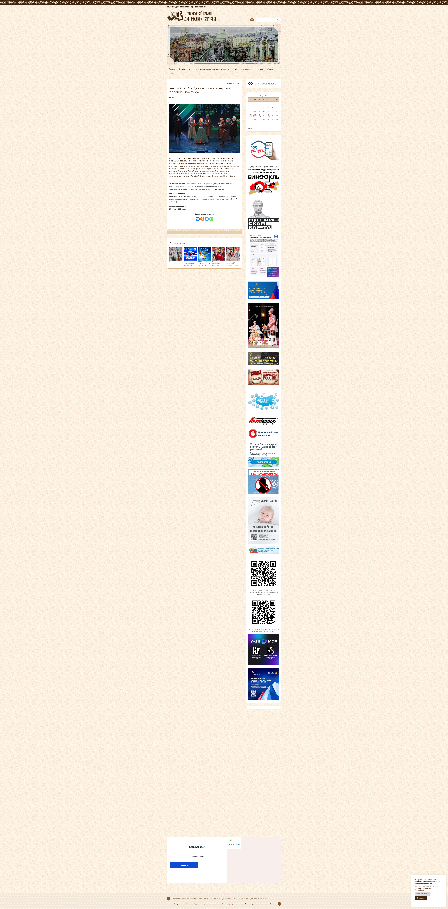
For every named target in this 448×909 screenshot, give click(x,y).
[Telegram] (207, 219)
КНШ (235, 69)
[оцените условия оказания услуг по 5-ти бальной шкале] (263, 589)
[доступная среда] (263, 410)
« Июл (250, 128)
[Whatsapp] (211, 219)
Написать (184, 865)
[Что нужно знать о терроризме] (263, 426)
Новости (175, 97)
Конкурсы (259, 69)
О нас (171, 74)
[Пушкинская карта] (263, 229)
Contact (252, 19)
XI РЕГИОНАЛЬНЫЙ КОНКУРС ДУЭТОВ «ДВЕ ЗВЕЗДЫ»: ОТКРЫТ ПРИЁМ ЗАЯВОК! (204, 265)
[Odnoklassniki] (202, 219)
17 (250, 116)
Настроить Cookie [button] (422, 894)
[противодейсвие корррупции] (263, 438)
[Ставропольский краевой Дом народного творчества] (203, 15)
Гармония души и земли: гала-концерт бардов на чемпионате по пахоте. (232, 265)
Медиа (270, 69)
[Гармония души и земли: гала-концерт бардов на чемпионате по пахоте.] (233, 259)
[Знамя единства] (175, 259)
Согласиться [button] (421, 898)
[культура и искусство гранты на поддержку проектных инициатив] (263, 365)
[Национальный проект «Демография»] (263, 543)
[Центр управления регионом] (263, 454)
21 (268, 116)
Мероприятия (246, 69)
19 (259, 116)
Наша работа (184, 69)
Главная (172, 69)
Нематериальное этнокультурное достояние (211, 69)
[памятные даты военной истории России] (263, 384)
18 (255, 116)
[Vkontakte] (198, 219)
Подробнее (419, 890)
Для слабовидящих (265, 83)
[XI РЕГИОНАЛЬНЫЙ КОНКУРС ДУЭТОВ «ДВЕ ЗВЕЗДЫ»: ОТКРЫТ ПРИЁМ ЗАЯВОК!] (204, 259)
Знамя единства (174, 262)
